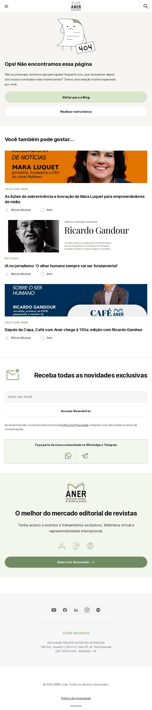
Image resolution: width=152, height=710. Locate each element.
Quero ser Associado (73, 562)
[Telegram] (85, 456)
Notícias (12, 258)
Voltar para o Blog (76, 97)
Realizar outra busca (76, 111)
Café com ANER (16, 189)
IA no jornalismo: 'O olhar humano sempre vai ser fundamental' (61, 265)
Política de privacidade (76, 698)
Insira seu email (20, 397)
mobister (76, 705)
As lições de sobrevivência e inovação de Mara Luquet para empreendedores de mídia (74, 199)
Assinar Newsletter (76, 411)
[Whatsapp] (68, 456)
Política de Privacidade (74, 425)
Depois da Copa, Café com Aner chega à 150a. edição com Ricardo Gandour (73, 329)
